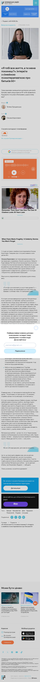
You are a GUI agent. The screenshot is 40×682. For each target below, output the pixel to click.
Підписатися (20, 351)
